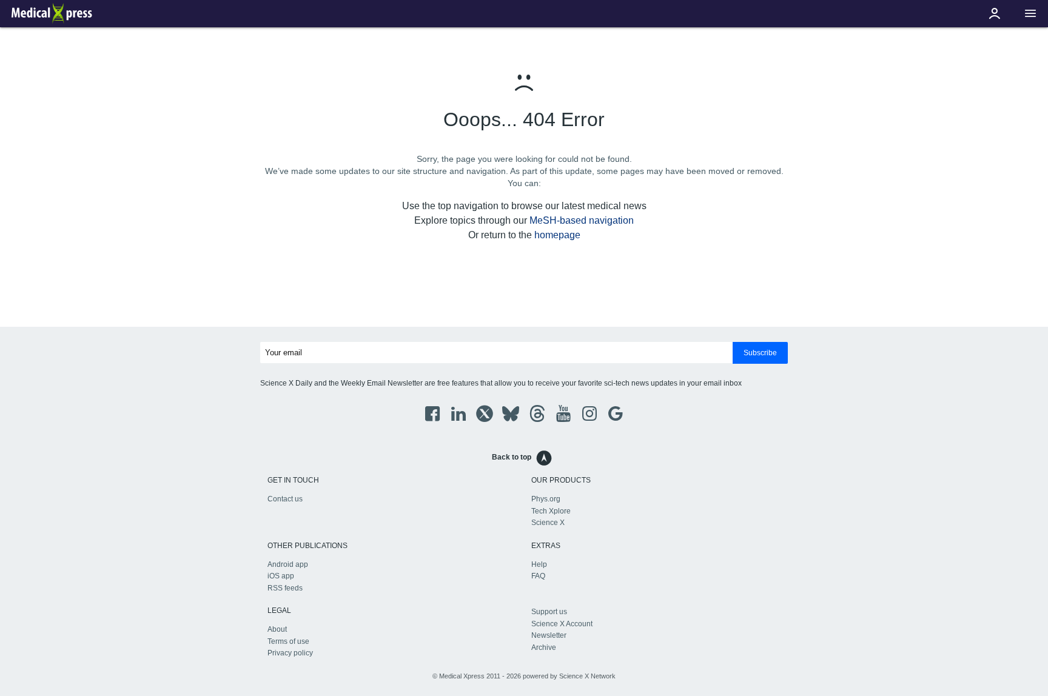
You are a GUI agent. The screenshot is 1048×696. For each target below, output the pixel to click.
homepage (557, 235)
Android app (287, 564)
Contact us (285, 499)
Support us (549, 611)
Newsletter (548, 635)
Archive (543, 647)
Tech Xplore (551, 511)
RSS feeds (285, 588)
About (277, 629)
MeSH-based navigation (581, 220)
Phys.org (545, 499)
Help (539, 564)
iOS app (280, 576)
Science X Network (587, 676)
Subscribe (760, 353)
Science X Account (562, 624)
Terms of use (288, 641)
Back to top (511, 457)
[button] (1030, 13)
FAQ (538, 576)
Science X (548, 522)
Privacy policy (290, 653)
